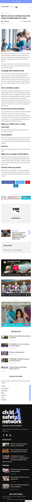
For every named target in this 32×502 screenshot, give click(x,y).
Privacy (15, 496)
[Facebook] (3, 435)
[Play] (3, 275)
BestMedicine (6, 21)
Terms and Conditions (9, 496)
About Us (4, 498)
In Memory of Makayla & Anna (16, 352)
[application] (16, 267)
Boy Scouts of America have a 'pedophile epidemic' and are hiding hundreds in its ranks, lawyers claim (19, 236)
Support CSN (19, 496)
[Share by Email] (15, 185)
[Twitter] (7, 435)
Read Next (15, 231)
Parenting (3, 386)
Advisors (8, 498)
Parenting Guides (5, 388)
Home (2, 13)
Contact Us (24, 496)
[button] (16, 288)
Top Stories (3, 395)
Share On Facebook (9, 182)
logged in (11, 250)
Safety (2, 397)
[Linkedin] (19, 1)
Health (7, 13)
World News (3, 399)
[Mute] (26, 275)
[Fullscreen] (29, 275)
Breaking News (4, 390)
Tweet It (21, 182)
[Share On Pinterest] (27, 182)
